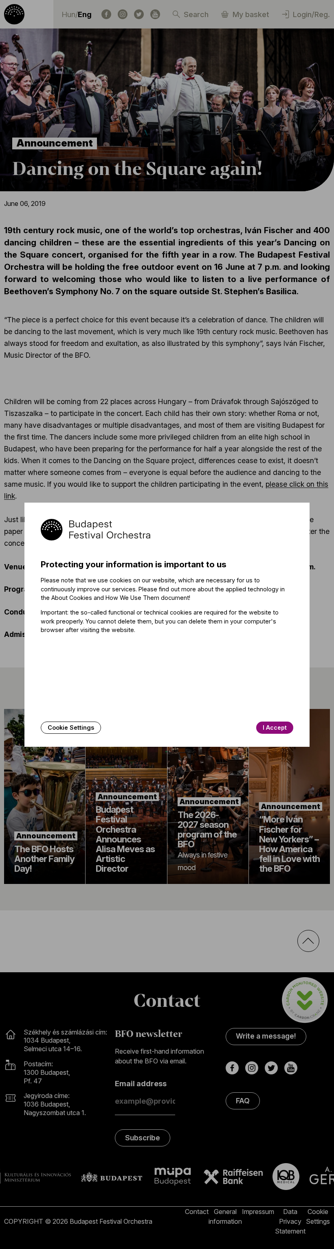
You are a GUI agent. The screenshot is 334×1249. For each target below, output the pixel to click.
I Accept (275, 727)
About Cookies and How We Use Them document (120, 597)
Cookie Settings (71, 727)
